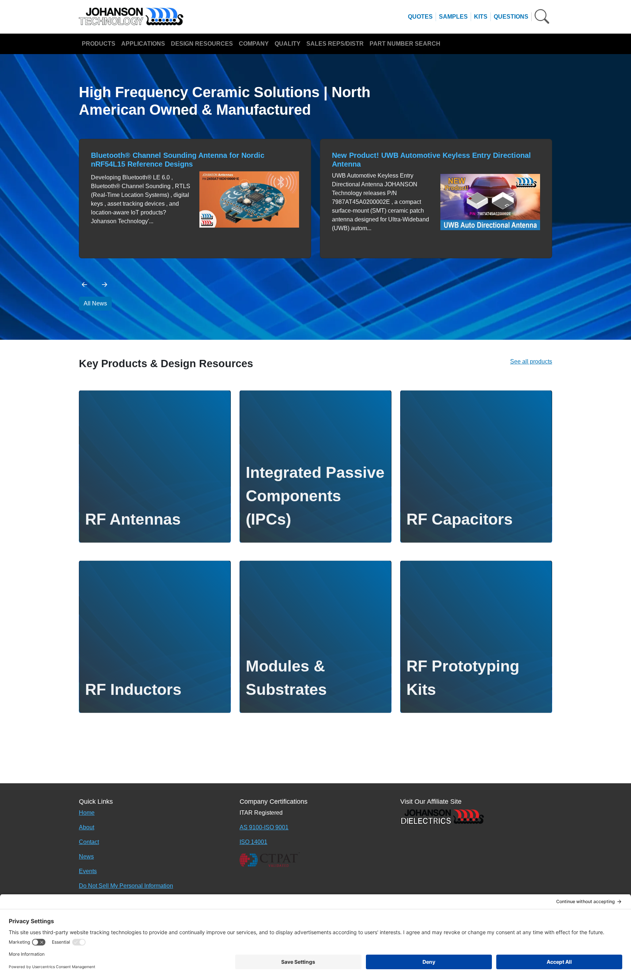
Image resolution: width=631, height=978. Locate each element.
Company (254, 44)
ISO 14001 (253, 842)
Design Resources (202, 44)
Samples (453, 17)
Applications (143, 44)
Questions (511, 17)
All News (95, 303)
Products (98, 44)
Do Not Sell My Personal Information (126, 886)
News (86, 856)
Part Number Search (405, 44)
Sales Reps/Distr (335, 44)
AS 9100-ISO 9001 (264, 827)
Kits (480, 17)
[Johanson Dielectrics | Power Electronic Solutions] (442, 816)
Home (87, 813)
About (86, 827)
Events (88, 871)
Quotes (420, 17)
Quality (288, 44)
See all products (531, 361)
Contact (89, 842)
